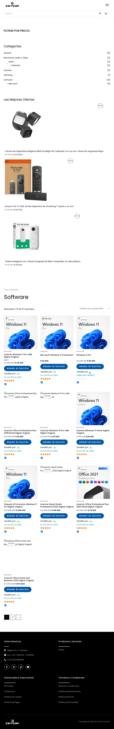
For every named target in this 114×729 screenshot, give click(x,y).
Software (8, 80)
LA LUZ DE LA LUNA (12, 377)
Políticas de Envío (66, 697)
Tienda (61, 649)
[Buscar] (100, 13)
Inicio (6, 289)
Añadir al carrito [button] (18, 368)
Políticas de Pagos (12, 702)
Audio (11, 61)
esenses (8, 70)
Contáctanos (9, 691)
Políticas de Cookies (13, 697)
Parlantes (15, 65)
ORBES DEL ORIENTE (85, 375)
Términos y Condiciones (68, 686)
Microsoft (13, 83)
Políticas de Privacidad (68, 702)
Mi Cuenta (8, 686)
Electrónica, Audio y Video (16, 58)
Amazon (7, 53)
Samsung (8, 75)
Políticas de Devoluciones (69, 691)
